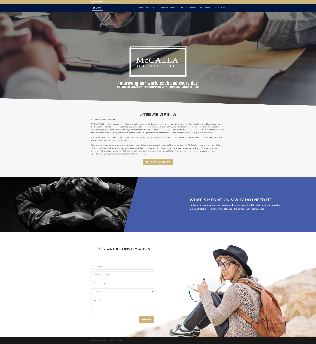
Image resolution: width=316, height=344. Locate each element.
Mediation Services (168, 8)
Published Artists (188, 8)
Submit (146, 319)
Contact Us (220, 8)
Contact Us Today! (158, 162)
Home (140, 8)
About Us (150, 8)
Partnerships (204, 8)
